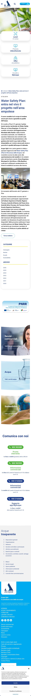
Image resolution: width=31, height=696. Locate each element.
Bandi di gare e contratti (12, 551)
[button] (28, 668)
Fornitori (4, 612)
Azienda (4, 608)
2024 (4, 273)
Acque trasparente (8, 610)
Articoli (5, 91)
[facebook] (2, 620)
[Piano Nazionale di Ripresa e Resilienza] (15, 306)
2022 (4, 278)
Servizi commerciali (7, 624)
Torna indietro (7, 236)
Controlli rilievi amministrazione (14, 573)
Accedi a (15, 74)
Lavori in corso (5, 635)
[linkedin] (11, 620)
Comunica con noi (8, 617)
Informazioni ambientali (12, 569)
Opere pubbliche (10, 566)
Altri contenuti (10, 571)
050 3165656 (16, 481)
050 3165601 (16, 499)
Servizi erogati (10, 564)
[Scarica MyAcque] (25, 4)
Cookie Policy (15, 694)
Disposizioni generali (11, 540)
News (3, 633)
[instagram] (5, 620)
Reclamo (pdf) (5, 650)
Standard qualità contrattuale (10, 648)
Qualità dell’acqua (6, 626)
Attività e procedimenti (12, 549)
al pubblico (15, 62)
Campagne (6, 250)
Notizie (5, 252)
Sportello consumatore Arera (10, 654)
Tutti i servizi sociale (11, 413)
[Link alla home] (2, 91)
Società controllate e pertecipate (15, 547)
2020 (4, 283)
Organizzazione (10, 542)
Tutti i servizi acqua (11, 379)
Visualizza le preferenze (15, 691)
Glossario (4, 637)
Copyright (4, 656)
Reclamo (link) (5, 652)
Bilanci (7, 562)
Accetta (15, 683)
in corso (15, 38)
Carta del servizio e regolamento (11, 644)
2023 (4, 275)
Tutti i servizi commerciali (13, 346)
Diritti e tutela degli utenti (9, 642)
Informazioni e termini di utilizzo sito (12, 659)
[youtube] (8, 620)
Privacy (3, 646)
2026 (4, 267)
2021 (4, 281)
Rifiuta (15, 687)
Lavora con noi (6, 615)
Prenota (15, 50)
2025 (4, 270)
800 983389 (16, 447)
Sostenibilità (6, 257)
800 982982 (16, 463)
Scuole (5, 255)
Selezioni (8, 544)
